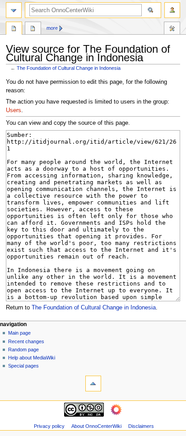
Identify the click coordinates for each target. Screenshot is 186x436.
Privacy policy (49, 426)
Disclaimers (141, 426)
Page (14, 29)
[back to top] (93, 383)
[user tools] (172, 10)
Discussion (33, 29)
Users (13, 110)
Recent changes (26, 341)
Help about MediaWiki (31, 357)
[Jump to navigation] (14, 10)
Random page (23, 349)
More (52, 28)
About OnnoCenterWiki (96, 426)
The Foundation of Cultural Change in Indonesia (69, 68)
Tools (172, 29)
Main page (19, 333)
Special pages (23, 365)
